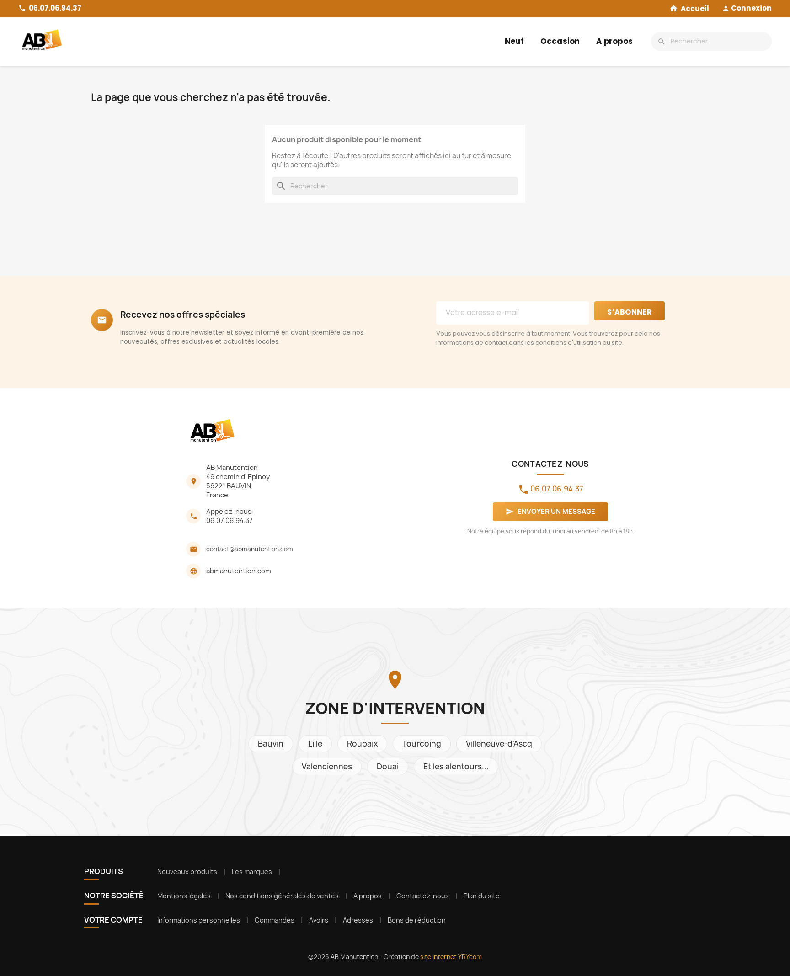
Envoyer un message (550, 511)
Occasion (560, 41)
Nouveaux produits (187, 871)
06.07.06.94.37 (229, 520)
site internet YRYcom (451, 957)
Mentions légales (184, 895)
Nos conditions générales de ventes (282, 895)
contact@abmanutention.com (249, 549)
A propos (614, 41)
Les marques (252, 871)
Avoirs (318, 920)
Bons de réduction (417, 920)
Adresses (358, 920)
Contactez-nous (422, 895)
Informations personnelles (198, 920)
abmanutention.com (238, 571)
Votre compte (113, 920)
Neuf (514, 41)
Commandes (274, 920)
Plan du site (482, 895)
